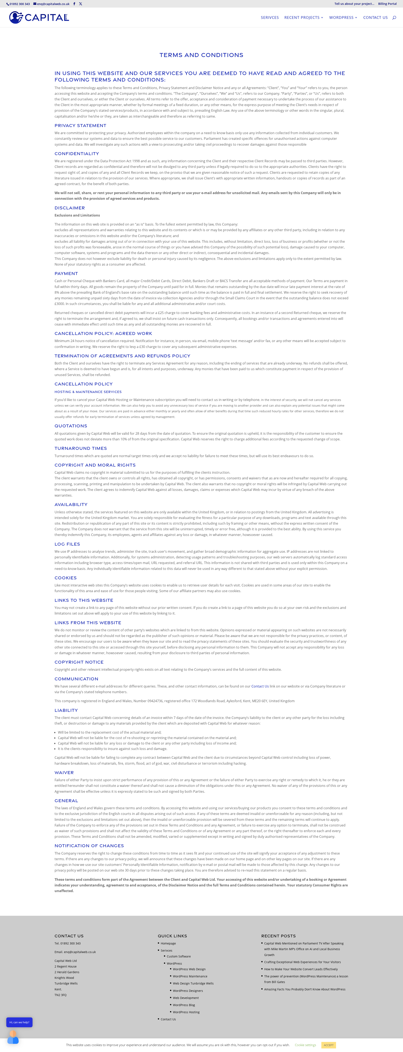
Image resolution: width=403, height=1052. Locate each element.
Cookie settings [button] (305, 1045)
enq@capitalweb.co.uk (80, 952)
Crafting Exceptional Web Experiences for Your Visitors (302, 962)
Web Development (186, 998)
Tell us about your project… (354, 4)
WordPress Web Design (189, 969)
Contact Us (375, 18)
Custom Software (179, 956)
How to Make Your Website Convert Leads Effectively (301, 969)
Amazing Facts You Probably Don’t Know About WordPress (304, 989)
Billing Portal (387, 4)
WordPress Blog (184, 1005)
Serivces (270, 18)
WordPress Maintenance (190, 976)
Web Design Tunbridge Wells (193, 983)
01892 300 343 (70, 943)
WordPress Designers (188, 991)
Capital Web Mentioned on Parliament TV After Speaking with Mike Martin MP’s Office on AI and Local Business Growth (304, 949)
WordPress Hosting (186, 1012)
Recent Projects (302, 18)
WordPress (341, 18)
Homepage (168, 943)
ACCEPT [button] (329, 1045)
